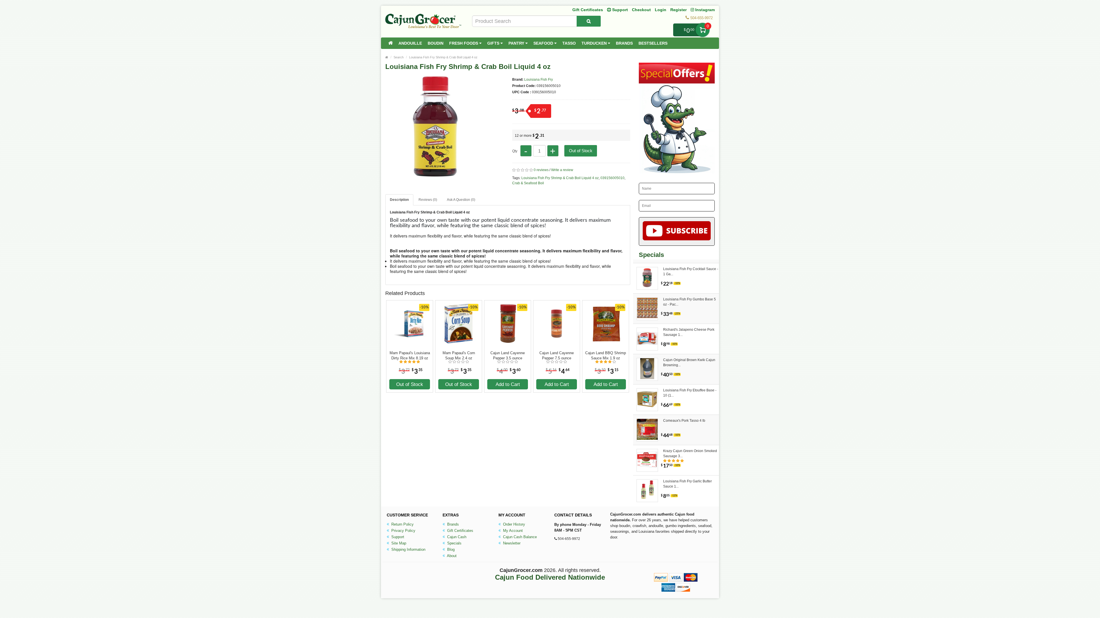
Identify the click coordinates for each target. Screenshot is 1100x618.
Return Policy (402, 524)
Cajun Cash (456, 537)
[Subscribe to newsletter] (677, 231)
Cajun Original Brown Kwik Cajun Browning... (689, 362)
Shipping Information (407, 549)
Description (399, 200)
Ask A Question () (461, 200)
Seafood (543, 43)
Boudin (435, 43)
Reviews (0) (428, 200)
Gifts (493, 43)
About (451, 556)
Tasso (569, 43)
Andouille (410, 43)
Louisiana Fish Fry (538, 80)
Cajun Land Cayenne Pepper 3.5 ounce (507, 355)
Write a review (562, 170)
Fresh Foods (464, 43)
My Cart (703, 30)
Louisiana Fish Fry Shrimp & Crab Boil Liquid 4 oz (443, 57)
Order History (513, 524)
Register (678, 9)
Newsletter (511, 543)
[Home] (390, 43)
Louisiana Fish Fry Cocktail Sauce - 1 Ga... (690, 271)
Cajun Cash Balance (519, 537)
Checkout (641, 9)
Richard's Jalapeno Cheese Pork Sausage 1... (688, 332)
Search (399, 57)
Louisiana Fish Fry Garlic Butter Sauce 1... (687, 483)
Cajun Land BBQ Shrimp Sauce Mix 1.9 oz (605, 355)
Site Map (398, 543)
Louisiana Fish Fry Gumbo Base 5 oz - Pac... (689, 301)
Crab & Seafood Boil (528, 183)
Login (660, 9)
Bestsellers (653, 43)
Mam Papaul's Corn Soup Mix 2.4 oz (459, 355)
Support (397, 537)
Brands (624, 43)
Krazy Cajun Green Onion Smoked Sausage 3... (690, 453)
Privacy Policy (402, 530)
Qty (514, 151)
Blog (450, 549)
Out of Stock (580, 150)
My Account (512, 530)
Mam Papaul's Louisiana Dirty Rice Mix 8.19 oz (410, 355)
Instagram (704, 9)
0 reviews (541, 170)
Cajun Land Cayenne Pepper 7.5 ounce (556, 355)
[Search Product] (589, 21)
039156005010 (612, 178)
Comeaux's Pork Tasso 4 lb (684, 421)
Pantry (516, 43)
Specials (453, 543)
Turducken (595, 43)
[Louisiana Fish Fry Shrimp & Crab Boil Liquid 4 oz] (435, 174)
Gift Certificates (587, 9)
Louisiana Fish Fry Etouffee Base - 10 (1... (689, 392)
